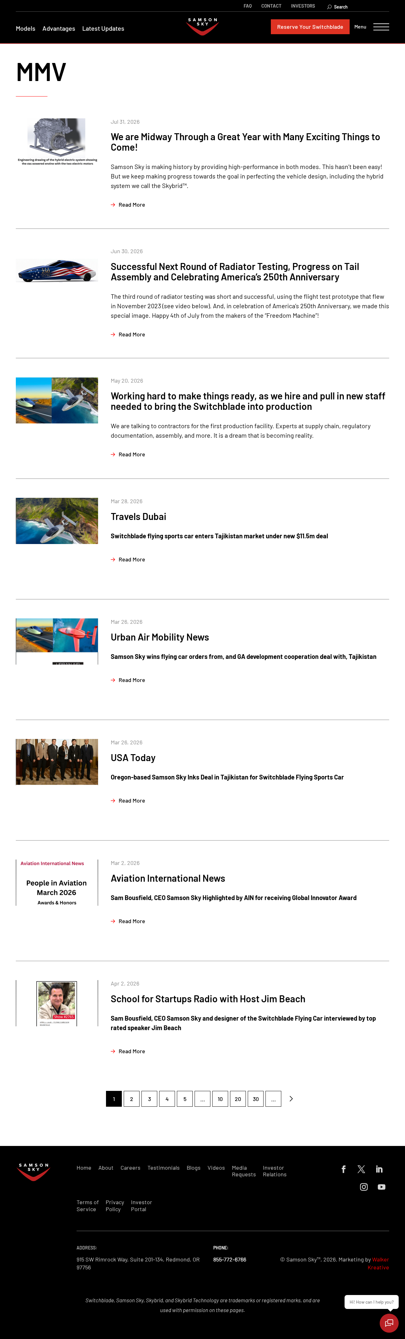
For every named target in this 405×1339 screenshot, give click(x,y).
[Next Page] (291, 1099)
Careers (130, 1167)
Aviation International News (168, 878)
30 (256, 1098)
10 (220, 1098)
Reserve (310, 26)
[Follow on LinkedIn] (379, 1169)
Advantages (58, 28)
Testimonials (163, 1167)
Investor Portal (141, 1205)
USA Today (133, 757)
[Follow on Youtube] (381, 1187)
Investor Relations (275, 1171)
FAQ (248, 6)
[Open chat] (389, 1323)
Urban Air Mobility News (160, 636)
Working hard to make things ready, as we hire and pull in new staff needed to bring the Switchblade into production (248, 401)
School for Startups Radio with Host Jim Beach (208, 998)
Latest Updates (103, 28)
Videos (216, 1167)
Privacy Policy (115, 1205)
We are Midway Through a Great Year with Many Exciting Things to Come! (245, 142)
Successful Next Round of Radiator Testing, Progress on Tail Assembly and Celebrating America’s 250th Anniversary (235, 271)
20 (238, 1098)
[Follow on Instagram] (363, 1187)
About (106, 1167)
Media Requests (244, 1171)
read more (132, 204)
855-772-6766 (229, 1259)
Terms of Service (88, 1205)
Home (84, 1167)
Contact (271, 6)
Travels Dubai (138, 516)
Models (25, 28)
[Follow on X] (361, 1169)
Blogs (194, 1167)
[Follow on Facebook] (343, 1169)
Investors (303, 6)
